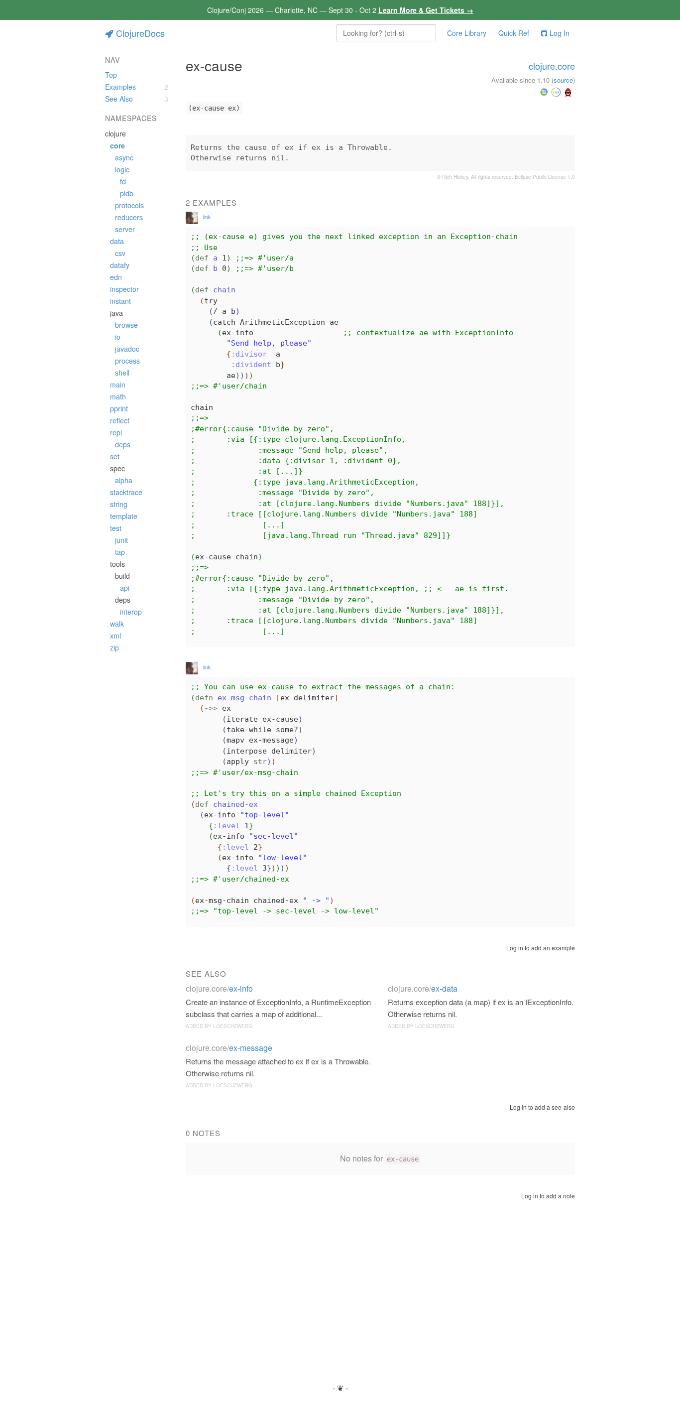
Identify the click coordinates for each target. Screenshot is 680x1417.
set (114, 456)
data (117, 241)
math (118, 396)
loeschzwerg (232, 1026)
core (117, 145)
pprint (119, 408)
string (118, 504)
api (124, 588)
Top (111, 75)
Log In (559, 33)
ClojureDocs (140, 32)
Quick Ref (513, 33)
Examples (120, 87)
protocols (129, 205)
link (207, 217)
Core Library (466, 33)
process (127, 361)
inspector (124, 289)
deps (122, 444)
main (117, 384)
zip (114, 647)
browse (126, 325)
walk (117, 624)
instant (120, 301)
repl (116, 432)
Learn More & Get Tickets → (425, 10)
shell (122, 373)
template (123, 516)
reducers (129, 217)
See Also (119, 99)
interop (131, 612)
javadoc (127, 349)
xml (115, 636)
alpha (123, 480)
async (124, 157)
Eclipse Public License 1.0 (545, 176)
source (563, 80)
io (117, 337)
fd (123, 181)
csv (120, 253)
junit (121, 540)
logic (122, 169)
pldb (126, 193)
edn (116, 277)
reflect (119, 420)
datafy (119, 265)
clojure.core (552, 65)
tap (120, 552)
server (125, 229)
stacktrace (126, 492)
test (115, 528)
